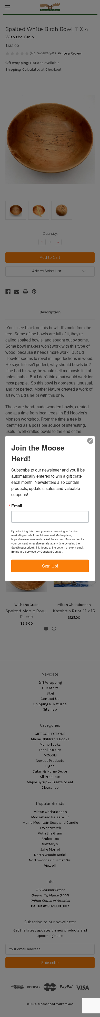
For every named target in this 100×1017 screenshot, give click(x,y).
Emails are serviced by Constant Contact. (37, 551)
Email (16, 506)
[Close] (90, 441)
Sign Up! (50, 566)
